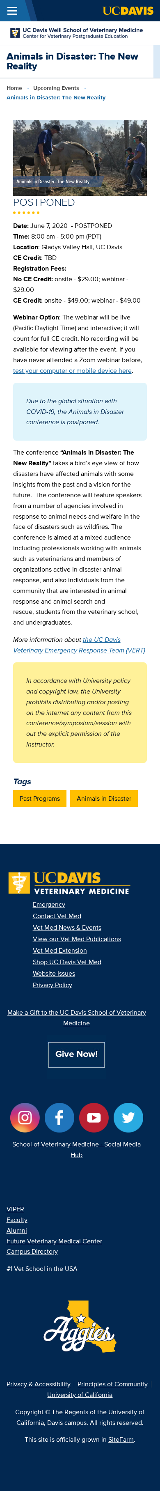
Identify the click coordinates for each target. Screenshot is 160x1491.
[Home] (77, 32)
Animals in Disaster (104, 798)
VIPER (15, 1209)
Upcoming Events (56, 88)
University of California (79, 1394)
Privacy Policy (52, 985)
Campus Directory (32, 1251)
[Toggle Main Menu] (12, 10)
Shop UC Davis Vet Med (67, 962)
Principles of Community (113, 1384)
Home (14, 88)
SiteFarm (121, 1439)
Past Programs (40, 798)
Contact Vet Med (57, 916)
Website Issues (54, 973)
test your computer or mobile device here (72, 370)
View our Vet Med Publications (77, 939)
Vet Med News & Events (67, 927)
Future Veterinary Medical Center (54, 1241)
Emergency (49, 904)
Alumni (17, 1230)
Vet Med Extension (60, 950)
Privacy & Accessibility (39, 1384)
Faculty (17, 1220)
